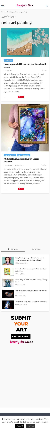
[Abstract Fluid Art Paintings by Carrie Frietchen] (25, 127)
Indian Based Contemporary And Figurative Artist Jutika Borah (30, 270)
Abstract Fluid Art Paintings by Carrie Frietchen (21, 160)
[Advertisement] (25, 220)
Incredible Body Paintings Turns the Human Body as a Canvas (31, 292)
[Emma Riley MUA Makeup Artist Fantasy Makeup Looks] (8, 283)
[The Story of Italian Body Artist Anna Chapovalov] (8, 304)
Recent (38, 249)
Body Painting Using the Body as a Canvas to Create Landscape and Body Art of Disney (29, 259)
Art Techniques (23, 155)
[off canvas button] (2, 5)
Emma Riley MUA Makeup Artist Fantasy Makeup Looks (31, 281)
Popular (13, 249)
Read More (31, 426)
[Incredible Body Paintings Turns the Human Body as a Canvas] (8, 294)
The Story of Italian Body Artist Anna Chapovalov (31, 301)
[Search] (47, 5)
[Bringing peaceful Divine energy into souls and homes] (25, 42)
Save (22, 97)
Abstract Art (10, 155)
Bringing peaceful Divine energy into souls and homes (25, 65)
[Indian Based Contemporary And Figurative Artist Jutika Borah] (8, 272)
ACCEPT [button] (20, 426)
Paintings (8, 60)
